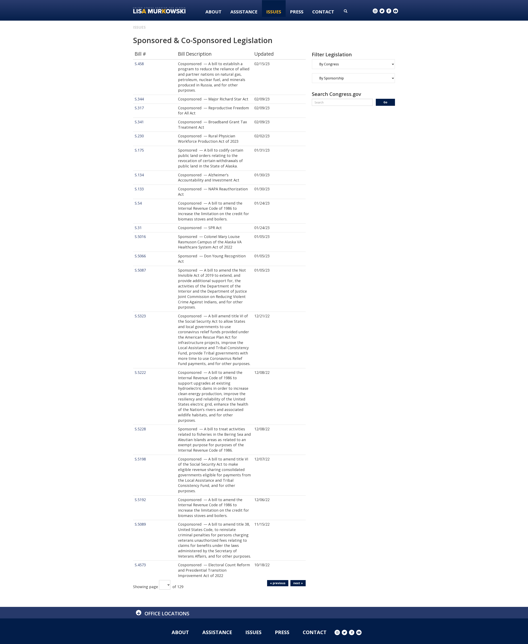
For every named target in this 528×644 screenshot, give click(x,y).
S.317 (139, 107)
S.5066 (140, 255)
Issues (273, 11)
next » (298, 583)
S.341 (139, 121)
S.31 (138, 227)
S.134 (139, 174)
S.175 (139, 150)
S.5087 (140, 270)
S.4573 (140, 564)
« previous (277, 583)
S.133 (139, 188)
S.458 (139, 63)
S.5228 (140, 428)
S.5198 (140, 459)
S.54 (138, 203)
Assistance (243, 11)
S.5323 (140, 315)
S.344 (139, 99)
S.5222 (140, 372)
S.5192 (140, 499)
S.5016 (140, 236)
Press (296, 11)
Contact (323, 11)
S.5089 (140, 524)
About (213, 11)
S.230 (139, 135)
